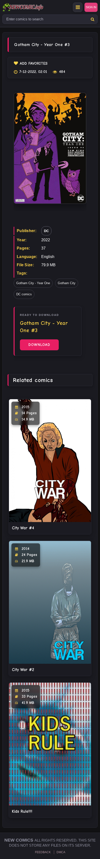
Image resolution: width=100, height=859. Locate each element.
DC (46, 231)
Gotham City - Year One (33, 283)
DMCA (61, 852)
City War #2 (23, 669)
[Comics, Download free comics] (31, 7)
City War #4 (23, 528)
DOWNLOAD (39, 345)
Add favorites (34, 63)
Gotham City (66, 283)
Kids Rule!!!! (22, 811)
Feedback (43, 852)
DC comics (24, 294)
